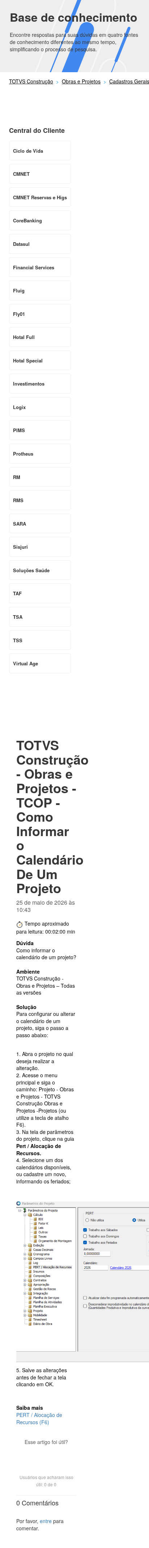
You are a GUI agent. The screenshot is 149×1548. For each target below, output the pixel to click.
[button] (46, 1454)
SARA (19, 523)
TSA (17, 616)
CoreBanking (27, 220)
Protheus (23, 453)
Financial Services (33, 267)
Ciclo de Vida (28, 150)
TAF (17, 593)
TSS (17, 640)
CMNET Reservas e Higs (40, 197)
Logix (19, 407)
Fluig (19, 290)
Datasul (21, 243)
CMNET (21, 173)
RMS (18, 500)
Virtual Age (25, 663)
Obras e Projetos (81, 81)
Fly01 (19, 313)
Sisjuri (20, 546)
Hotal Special (28, 360)
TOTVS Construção (31, 81)
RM (16, 477)
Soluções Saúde (31, 570)
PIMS (19, 430)
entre (46, 1521)
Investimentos (28, 383)
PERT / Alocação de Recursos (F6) (39, 1418)
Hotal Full (24, 337)
